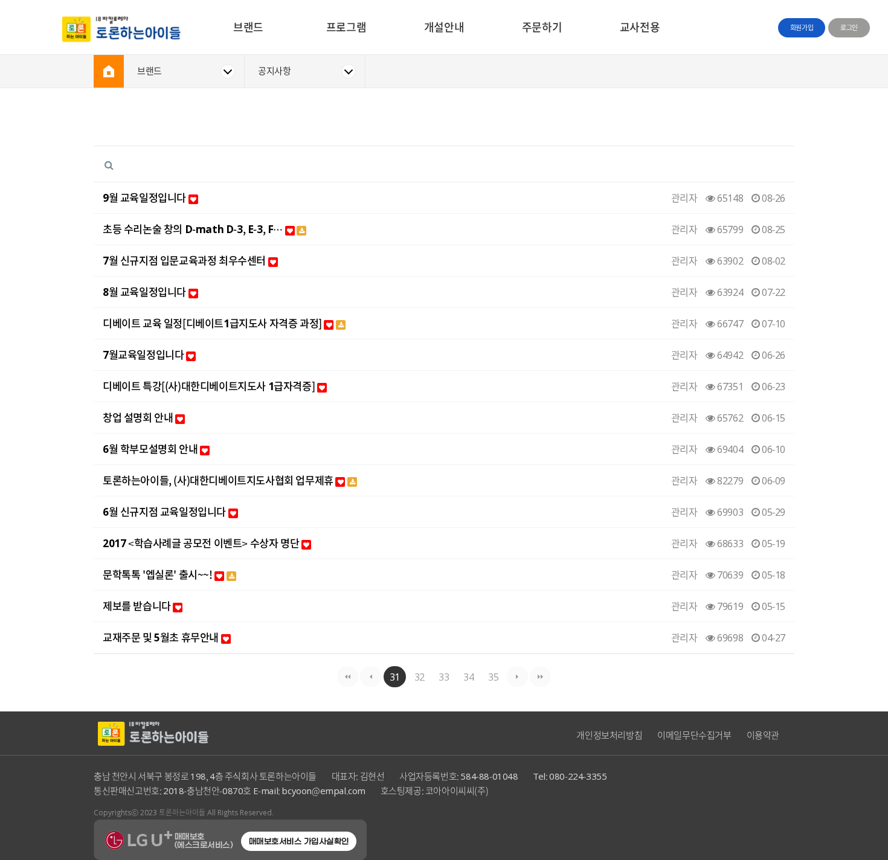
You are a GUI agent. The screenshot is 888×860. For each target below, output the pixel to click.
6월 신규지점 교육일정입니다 (165, 511)
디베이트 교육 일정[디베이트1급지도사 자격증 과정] (213, 323)
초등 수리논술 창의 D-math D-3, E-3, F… (194, 229)
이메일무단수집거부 (694, 735)
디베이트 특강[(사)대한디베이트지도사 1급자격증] (210, 386)
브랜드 (248, 27)
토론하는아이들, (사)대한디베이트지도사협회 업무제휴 (219, 480)
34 (468, 676)
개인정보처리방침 (609, 735)
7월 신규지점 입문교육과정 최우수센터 (185, 260)
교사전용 (640, 27)
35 (493, 676)
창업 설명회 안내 (139, 417)
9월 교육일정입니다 (145, 197)
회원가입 (801, 27)
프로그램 (346, 27)
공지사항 (274, 70)
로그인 (849, 27)
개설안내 (444, 27)
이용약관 (763, 735)
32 (419, 676)
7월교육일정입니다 (144, 354)
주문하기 (542, 27)
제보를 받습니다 (138, 606)
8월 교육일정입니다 (145, 292)
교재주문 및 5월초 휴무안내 (162, 637)
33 (444, 676)
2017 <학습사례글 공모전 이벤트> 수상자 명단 (202, 543)
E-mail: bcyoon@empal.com (309, 790)
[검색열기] (109, 164)
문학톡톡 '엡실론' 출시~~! (158, 574)
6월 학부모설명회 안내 (151, 449)
